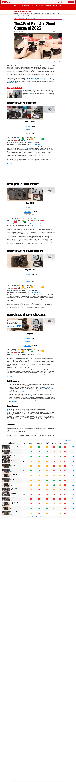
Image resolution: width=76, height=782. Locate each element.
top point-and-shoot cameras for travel (38, 78)
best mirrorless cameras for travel (47, 79)
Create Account (11, 326)
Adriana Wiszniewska (19, 31)
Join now (71, 2)
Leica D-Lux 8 (13, 460)
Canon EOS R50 (33, 9)
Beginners (38, 5)
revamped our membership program (29, 18)
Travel (50, 5)
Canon (60, 5)
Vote (50, 7)
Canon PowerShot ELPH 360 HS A (14, 498)
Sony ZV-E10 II (26, 9)
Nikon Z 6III (61, 9)
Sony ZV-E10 (50, 9)
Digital (22, 5)
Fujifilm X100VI (44, 9)
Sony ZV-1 (30, 333)
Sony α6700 (21, 9)
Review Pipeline (46, 7)
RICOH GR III (30, 203)
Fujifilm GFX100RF (14, 446)
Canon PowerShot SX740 (14, 503)
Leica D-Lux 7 (13, 465)
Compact (57, 5)
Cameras (18, 5)
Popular (16, 9)
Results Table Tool (25, 7)
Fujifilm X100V (28, 148)
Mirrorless (47, 5)
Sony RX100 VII (29, 270)
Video (53, 5)
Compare (19, 7)
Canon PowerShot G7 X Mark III (14, 508)
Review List (31, 7)
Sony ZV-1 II (27, 364)
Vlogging (42, 5)
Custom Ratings (55, 7)
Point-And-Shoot (33, 5)
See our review (10, 163)
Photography (26, 5)
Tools (15, 7)
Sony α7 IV (39, 9)
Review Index (36, 7)
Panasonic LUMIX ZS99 (13, 489)
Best (15, 5)
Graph (41, 7)
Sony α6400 (55, 9)
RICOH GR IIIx (13, 242)
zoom (38, 73)
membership (25, 13)
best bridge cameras (13, 82)
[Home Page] (5, 2)
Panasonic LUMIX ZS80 (13, 512)
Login (65, 2)
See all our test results (36, 144)
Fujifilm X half (13, 493)
